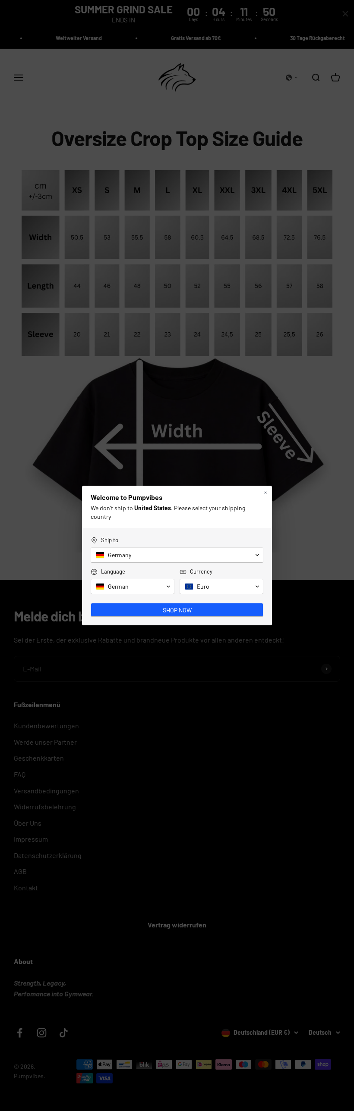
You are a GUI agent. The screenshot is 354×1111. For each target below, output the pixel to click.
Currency (201, 571)
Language (113, 571)
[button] (177, 555)
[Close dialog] (265, 492)
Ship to (109, 540)
